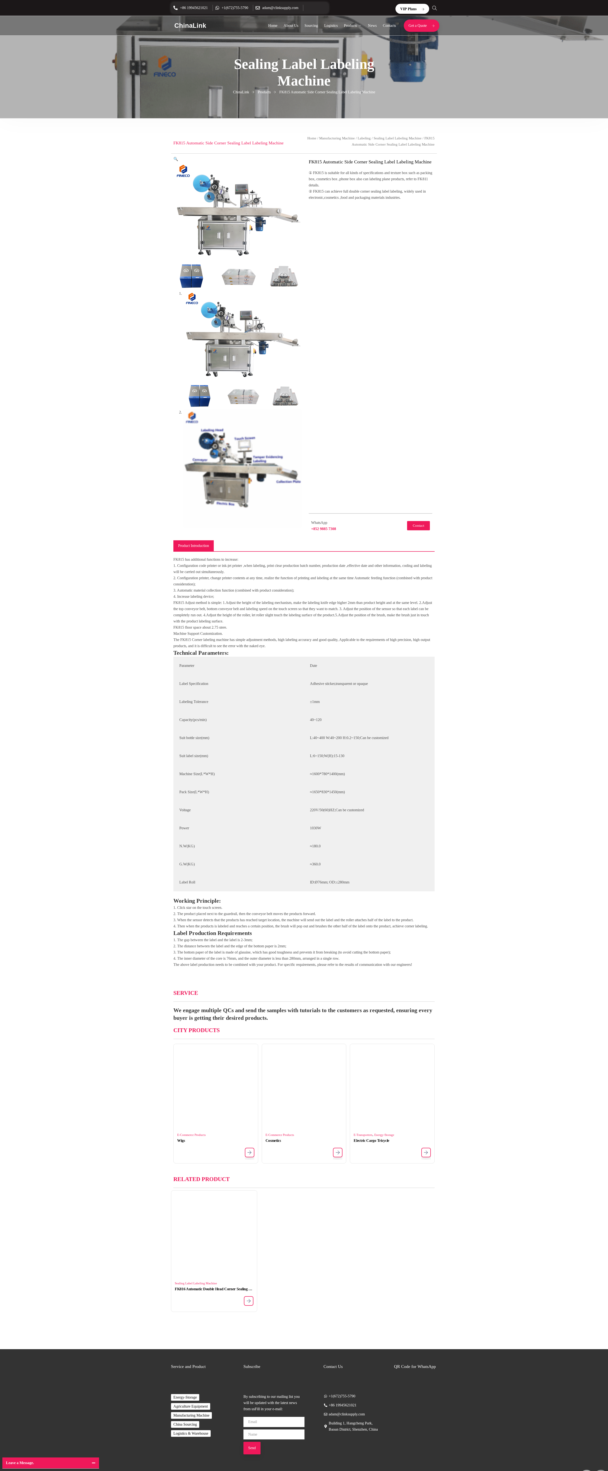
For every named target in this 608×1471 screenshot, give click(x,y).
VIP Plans (408, 8)
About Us (291, 26)
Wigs (181, 1141)
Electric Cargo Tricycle (371, 1141)
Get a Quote (417, 26)
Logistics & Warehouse (190, 1433)
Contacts (389, 26)
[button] (175, 159)
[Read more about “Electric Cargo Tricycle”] (426, 1152)
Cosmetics (273, 1141)
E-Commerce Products (191, 1135)
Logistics (331, 26)
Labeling (364, 138)
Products (350, 26)
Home (272, 26)
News (372, 26)
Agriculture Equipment (190, 1406)
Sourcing (311, 26)
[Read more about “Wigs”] (249, 1152)
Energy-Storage (384, 1135)
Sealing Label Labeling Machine (398, 138)
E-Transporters (363, 1135)
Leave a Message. (20, 1463)
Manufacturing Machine (337, 138)
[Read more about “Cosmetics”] (337, 1152)
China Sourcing (185, 1424)
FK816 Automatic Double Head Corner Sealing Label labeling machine (214, 1289)
